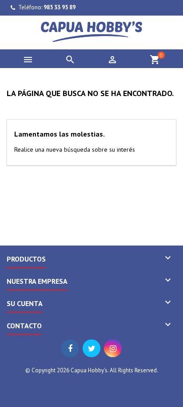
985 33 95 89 (60, 7)
